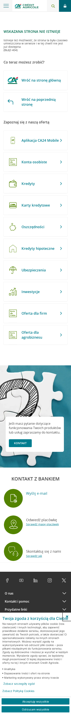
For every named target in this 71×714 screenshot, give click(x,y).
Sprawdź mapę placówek (42, 524)
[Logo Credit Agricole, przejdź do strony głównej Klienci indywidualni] (26, 6)
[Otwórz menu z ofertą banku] (6, 6)
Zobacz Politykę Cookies (18, 691)
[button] (67, 616)
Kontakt (20, 443)
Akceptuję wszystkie (35, 701)
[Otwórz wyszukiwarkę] (53, 6)
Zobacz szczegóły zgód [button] (19, 683)
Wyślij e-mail (36, 493)
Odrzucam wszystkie (35, 709)
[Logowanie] (65, 6)
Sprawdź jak (34, 556)
